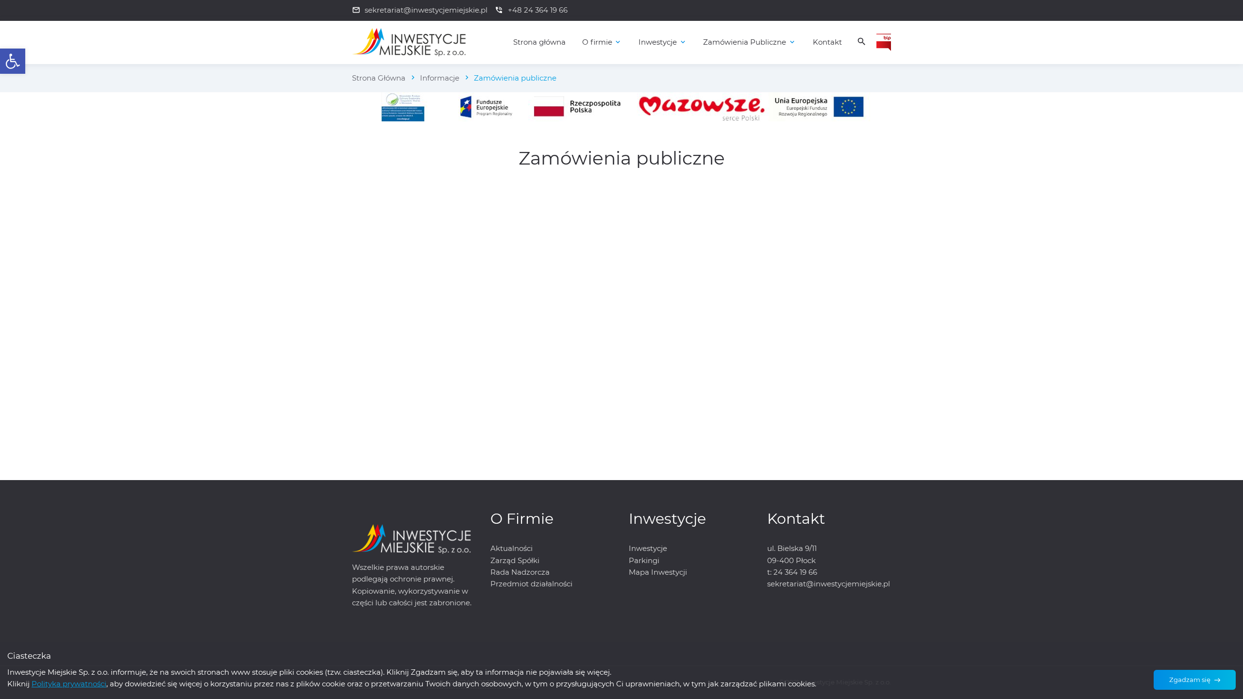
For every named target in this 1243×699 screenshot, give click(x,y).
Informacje (439, 78)
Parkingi (644, 560)
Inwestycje (648, 548)
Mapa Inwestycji (658, 572)
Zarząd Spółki (514, 560)
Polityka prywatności (69, 683)
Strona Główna (378, 78)
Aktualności (511, 548)
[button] (12, 61)
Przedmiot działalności (531, 583)
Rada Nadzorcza (520, 572)
